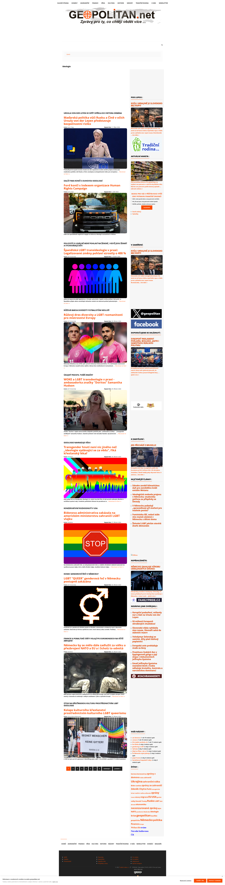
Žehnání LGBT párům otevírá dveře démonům (146, 524)
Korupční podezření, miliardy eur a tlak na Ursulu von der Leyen (147, 615)
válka (157, 781)
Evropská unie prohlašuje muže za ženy (145, 646)
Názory (111, 844)
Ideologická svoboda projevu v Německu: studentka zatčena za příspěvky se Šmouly (146, 498)
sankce (138, 786)
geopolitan (143, 815)
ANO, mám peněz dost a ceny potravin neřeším (145, 199)
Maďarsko (147, 812)
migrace (144, 797)
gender (159, 797)
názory (137, 797)
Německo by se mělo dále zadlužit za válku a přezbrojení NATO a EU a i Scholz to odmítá (95, 646)
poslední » (117, 768)
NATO (133, 811)
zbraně (133, 804)
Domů (68, 54)
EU (149, 796)
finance (135, 823)
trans (132, 797)
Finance (81, 844)
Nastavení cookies (185, 880)
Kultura (95, 844)
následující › (107, 768)
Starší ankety (136, 211)
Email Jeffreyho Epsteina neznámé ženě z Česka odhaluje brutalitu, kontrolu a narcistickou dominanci (147, 667)
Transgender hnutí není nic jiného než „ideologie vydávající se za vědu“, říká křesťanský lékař (90, 450)
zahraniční (148, 781)
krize (133, 815)
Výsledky (135, 214)
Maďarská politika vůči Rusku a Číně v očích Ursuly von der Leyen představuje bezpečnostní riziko (94, 121)
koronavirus (142, 774)
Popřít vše (200, 880)
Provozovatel (67, 861)
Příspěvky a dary (103, 863)
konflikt (154, 816)
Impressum (135, 861)
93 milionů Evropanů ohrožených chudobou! (143, 622)
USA (154, 796)
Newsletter (140, 844)
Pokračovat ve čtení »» (114, 501)
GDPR (65, 857)
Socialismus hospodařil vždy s (142, 760)
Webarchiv (136, 827)
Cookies (66, 859)
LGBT (157, 801)
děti (161, 801)
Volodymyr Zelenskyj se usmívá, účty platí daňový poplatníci (145, 639)
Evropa (141, 824)
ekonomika (141, 804)
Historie (103, 844)
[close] (222, 876)
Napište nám (102, 861)
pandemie (139, 812)
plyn (159, 808)
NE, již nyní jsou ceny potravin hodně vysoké (145, 201)
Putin (149, 789)
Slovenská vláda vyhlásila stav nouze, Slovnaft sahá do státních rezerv (146, 630)
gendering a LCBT (138, 747)
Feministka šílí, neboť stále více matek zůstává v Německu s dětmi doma (146, 517)
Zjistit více (55, 881)
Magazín (158, 844)
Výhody (134, 749)
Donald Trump (141, 801)
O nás (132, 844)
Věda (88, 844)
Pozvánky (100, 857)
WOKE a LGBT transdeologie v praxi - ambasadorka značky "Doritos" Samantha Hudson (93, 382)
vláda (142, 777)
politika (157, 820)
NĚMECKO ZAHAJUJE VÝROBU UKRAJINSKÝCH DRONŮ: (145, 567)
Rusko (150, 800)
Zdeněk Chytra (138, 788)
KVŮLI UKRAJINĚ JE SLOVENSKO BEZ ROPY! (146, 104)
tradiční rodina (140, 793)
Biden (133, 786)
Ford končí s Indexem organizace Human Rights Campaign (92, 186)
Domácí (150, 844)
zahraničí (147, 777)
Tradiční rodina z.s (124, 867)
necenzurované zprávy (144, 808)
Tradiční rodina (122, 844)
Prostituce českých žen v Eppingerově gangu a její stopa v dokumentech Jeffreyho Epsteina (144, 656)
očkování (148, 793)
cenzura (135, 740)
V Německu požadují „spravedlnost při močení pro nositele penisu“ (147, 508)
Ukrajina (136, 781)
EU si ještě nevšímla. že (140, 742)
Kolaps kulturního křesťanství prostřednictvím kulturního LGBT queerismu (95, 711)
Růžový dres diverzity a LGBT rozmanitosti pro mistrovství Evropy (93, 316)
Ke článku (135, 744)
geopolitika (135, 820)
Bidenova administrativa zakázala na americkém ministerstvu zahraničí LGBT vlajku (92, 516)
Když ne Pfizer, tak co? (139, 751)
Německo (146, 820)
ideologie (154, 811)
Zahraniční (72, 844)
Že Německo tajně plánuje (141, 753)
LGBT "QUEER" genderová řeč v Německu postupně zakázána (92, 579)
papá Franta (136, 758)
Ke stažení (135, 859)
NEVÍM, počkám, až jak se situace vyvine (143, 204)
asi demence (136, 738)
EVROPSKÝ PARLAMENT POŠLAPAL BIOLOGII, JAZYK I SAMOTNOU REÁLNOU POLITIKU (145, 342)
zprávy (155, 792)
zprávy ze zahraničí (152, 785)
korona (134, 774)
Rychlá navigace (137, 863)
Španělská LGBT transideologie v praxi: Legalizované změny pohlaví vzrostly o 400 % (95, 251)
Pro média (135, 857)
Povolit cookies (215, 880)
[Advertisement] (95, 88)
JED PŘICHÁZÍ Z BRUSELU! (143, 445)
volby (133, 801)
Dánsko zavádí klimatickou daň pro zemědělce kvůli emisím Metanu (145, 488)
